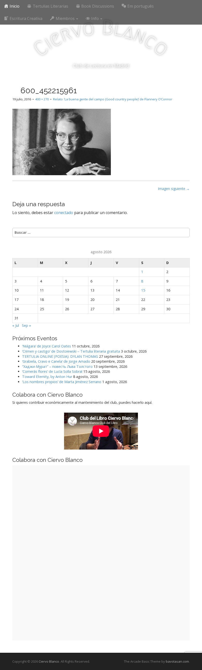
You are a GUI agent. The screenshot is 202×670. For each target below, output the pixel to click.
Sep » (26, 325)
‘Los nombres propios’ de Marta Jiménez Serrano (61, 381)
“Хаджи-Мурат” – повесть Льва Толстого (57, 366)
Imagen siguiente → (174, 188)
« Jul (15, 325)
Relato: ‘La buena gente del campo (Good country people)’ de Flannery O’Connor (112, 99)
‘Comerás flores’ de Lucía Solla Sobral (52, 371)
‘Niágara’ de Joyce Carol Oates (46, 346)
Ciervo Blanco (49, 661)
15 (143, 290)
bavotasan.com (177, 661)
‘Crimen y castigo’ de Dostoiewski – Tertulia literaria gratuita (71, 351)
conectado (63, 212)
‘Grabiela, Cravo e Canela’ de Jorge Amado (56, 361)
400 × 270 (42, 99)
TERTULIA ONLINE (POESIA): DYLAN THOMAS (60, 356)
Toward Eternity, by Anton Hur (47, 376)
